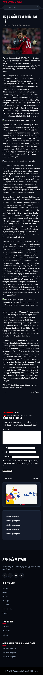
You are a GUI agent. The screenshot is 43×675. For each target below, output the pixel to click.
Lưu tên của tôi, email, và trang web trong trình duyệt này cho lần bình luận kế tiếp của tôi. (20, 463)
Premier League (13, 415)
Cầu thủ (5, 588)
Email (5, 452)
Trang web (7, 456)
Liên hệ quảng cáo (13, 516)
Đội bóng (6, 592)
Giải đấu (5, 597)
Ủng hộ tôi (6, 631)
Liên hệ (5, 635)
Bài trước (7, 479)
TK (16, 575)
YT (10, 575)
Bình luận (7, 429)
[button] (37, 494)
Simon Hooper (26, 415)
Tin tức (16, 413)
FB (5, 575)
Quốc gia (6, 601)
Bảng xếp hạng (8, 609)
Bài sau (36, 479)
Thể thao (6, 605)
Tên (5, 448)
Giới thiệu (6, 627)
